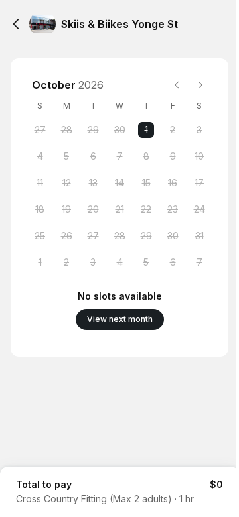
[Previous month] (176, 84)
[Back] (16, 24)
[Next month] (200, 84)
